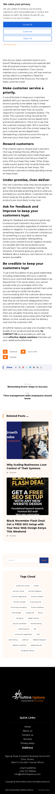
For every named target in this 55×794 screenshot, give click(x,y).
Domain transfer (19, 602)
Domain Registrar (35, 591)
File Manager (16, 613)
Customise (27, 31)
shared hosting (36, 623)
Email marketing (37, 607)
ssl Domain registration (23, 634)
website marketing (19, 645)
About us (27, 731)
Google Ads (30, 613)
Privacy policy (28, 743)
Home (27, 727)
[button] (16, 367)
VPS (38, 634)
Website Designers (39, 640)
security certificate (19, 623)
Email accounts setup (19, 607)
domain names (18, 591)
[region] (27, 22)
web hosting (13, 640)
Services (27, 739)
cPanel (36, 586)
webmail (25, 640)
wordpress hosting (27, 650)
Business (13, 357)
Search (44, 560)
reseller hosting (33, 618)
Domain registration (19, 596)
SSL (35, 629)
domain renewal (37, 596)
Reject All (27, 38)
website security (36, 645)
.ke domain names (22, 586)
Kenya (40, 613)
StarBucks (13, 352)
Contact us (27, 735)
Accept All (27, 24)
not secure (19, 618)
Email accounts (35, 602)
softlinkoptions (23, 629)
